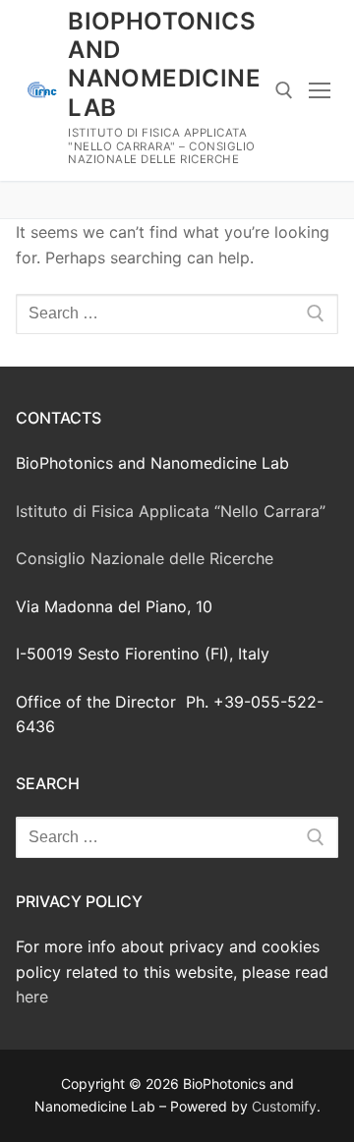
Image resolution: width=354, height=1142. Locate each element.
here (32, 996)
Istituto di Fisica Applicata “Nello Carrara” (170, 511)
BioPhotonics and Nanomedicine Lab (164, 64)
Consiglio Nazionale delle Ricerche (144, 558)
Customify (284, 1106)
